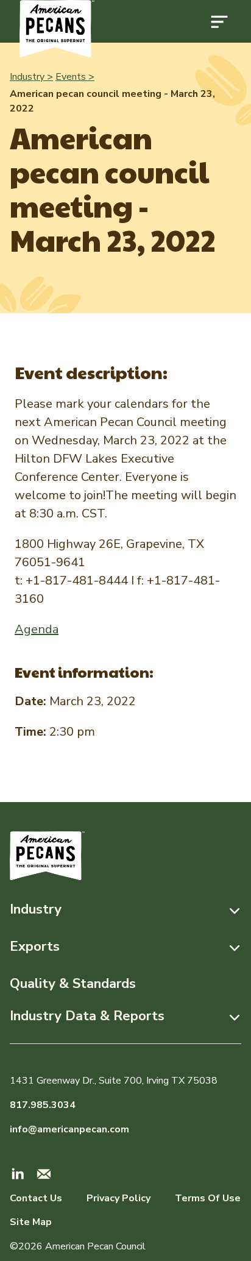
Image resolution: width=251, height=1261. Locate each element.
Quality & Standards (73, 984)
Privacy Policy (118, 1198)
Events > (74, 76)
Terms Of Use (208, 1198)
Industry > (31, 76)
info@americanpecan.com (69, 1129)
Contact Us (36, 1198)
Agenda (36, 629)
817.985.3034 (43, 1105)
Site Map (31, 1222)
